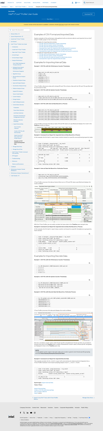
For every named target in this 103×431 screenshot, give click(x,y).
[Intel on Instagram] (35, 413)
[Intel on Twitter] (24, 413)
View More (49, 19)
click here (61, 24)
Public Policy (84, 407)
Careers (56, 407)
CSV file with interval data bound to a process (51, 46)
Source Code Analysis (18, 94)
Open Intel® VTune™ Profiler (18, 52)
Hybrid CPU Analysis (18, 91)
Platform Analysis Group (18, 88)
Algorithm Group (17, 73)
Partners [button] (45, 2)
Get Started (13, 41)
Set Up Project (15, 55)
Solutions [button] (27, 2)
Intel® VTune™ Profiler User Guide (19, 44)
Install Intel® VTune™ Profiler (17, 39)
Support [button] (19, 2)
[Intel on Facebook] (20, 413)
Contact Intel (35, 407)
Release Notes (14, 34)
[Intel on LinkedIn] (27, 413)
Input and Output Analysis (19, 83)
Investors (50, 407)
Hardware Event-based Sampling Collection (18, 68)
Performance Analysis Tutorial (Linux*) (20, 173)
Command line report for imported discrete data (52, 58)
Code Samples (14, 175)
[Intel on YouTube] (31, 413)
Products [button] (11, 2)
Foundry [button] (53, 2)
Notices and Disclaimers (18, 164)
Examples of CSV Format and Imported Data (19, 142)
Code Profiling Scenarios (18, 102)
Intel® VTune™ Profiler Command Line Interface (20, 152)
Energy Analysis (16, 99)
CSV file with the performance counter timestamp (52, 43)
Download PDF (89, 14)
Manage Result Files (17, 149)
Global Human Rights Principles (70, 424)
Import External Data (18, 124)
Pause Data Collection (19, 110)
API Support (15, 155)
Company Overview (25, 407)
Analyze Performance (17, 60)
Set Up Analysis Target (17, 57)
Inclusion (77, 407)
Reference (14, 161)
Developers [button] (36, 2)
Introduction (15, 47)
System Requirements (16, 36)
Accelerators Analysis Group (19, 85)
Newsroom (43, 407)
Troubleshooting (16, 158)
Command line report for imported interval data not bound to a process (58, 51)
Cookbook (13, 166)
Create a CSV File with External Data (44, 390)
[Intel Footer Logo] (12, 416)
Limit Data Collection (18, 113)
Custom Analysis (17, 96)
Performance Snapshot (18, 71)
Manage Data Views (17, 146)
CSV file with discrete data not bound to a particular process (55, 57)
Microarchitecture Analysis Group (19, 77)
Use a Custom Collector (40, 391)
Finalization (16, 107)
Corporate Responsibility (66, 407)
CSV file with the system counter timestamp (51, 45)
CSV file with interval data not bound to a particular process (55, 49)
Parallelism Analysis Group (19, 80)
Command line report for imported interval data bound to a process (57, 48)
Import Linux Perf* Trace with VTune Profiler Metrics (18, 137)
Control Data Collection (18, 104)
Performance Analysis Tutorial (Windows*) (18, 170)
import (36, 393)
